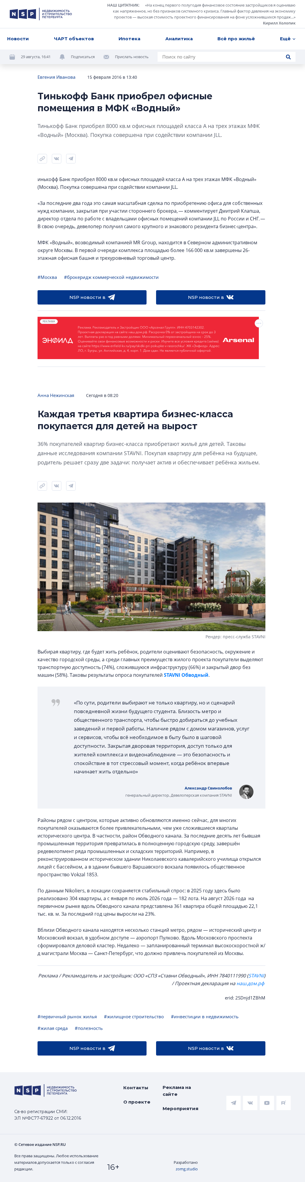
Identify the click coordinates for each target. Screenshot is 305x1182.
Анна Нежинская (56, 395)
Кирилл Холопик (279, 23)
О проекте (136, 1102)
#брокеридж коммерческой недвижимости (111, 277)
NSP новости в (87, 297)
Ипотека (129, 38)
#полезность (89, 1028)
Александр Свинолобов (208, 788)
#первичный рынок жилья (67, 1016)
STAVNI (256, 975)
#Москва (47, 277)
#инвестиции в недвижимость (205, 1016)
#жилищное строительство (134, 1016)
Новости (18, 38)
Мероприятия (180, 1108)
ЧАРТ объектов (74, 38)
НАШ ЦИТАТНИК (123, 5)
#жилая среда (53, 1028)
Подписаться (83, 56)
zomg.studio (187, 1169)
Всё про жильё (236, 38)
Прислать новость (132, 56)
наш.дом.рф (250, 983)
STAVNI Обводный (186, 675)
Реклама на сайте (177, 1090)
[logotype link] (41, 14)
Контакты (135, 1087)
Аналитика (179, 38)
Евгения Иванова (56, 77)
